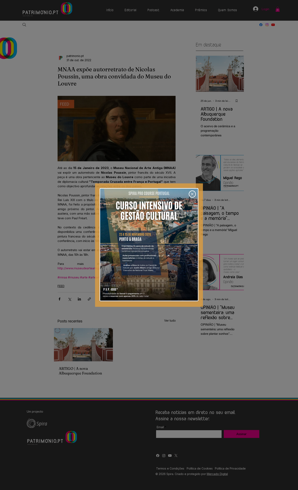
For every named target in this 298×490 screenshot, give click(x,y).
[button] (192, 194)
